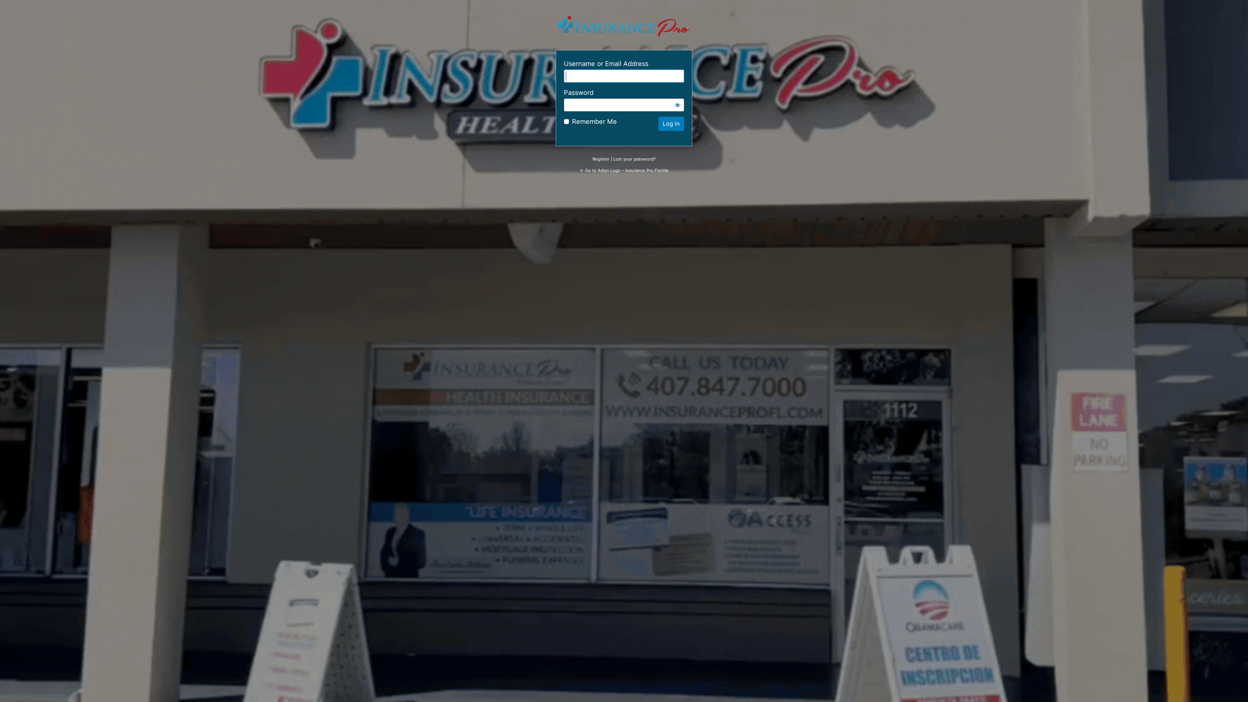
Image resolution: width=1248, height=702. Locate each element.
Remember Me (594, 121)
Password (578, 93)
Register (600, 159)
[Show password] (677, 104)
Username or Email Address (606, 64)
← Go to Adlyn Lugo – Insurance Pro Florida (624, 170)
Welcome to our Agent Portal (624, 26)
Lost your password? (634, 159)
